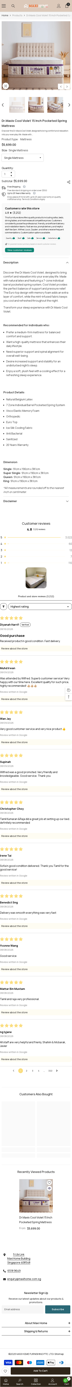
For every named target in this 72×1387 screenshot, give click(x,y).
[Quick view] (49, 1188)
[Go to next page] (57, 1070)
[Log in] (59, 6)
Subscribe (58, 1309)
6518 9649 (14, 1271)
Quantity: (8, 168)
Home (5, 15)
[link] (5, 1371)
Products (17, 15)
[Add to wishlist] (49, 1182)
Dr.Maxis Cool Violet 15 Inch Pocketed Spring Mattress (35, 1220)
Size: (15, 150)
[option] (36, 55)
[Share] (67, 181)
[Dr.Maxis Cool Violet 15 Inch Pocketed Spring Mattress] (36, 1196)
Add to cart (40, 1370)
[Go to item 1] (36, 577)
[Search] (13, 6)
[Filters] (3, 606)
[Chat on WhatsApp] (65, 1380)
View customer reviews (19, 250)
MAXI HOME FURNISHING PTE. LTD (35, 1354)
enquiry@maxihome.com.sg (24, 1279)
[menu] (4, 6)
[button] (61, 87)
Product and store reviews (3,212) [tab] (36, 596)
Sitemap (59, 1354)
